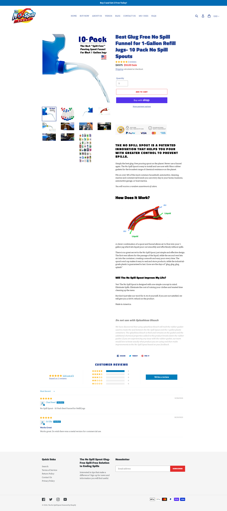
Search (45, 466)
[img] (46, 398)
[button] (121, 62)
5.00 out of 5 (68, 376)
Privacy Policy (48, 481)
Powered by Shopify (69, 505)
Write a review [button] (161, 377)
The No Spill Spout (54, 505)
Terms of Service (49, 470)
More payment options (142, 106)
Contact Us (47, 477)
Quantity (120, 78)
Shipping (119, 69)
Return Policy (48, 474)
